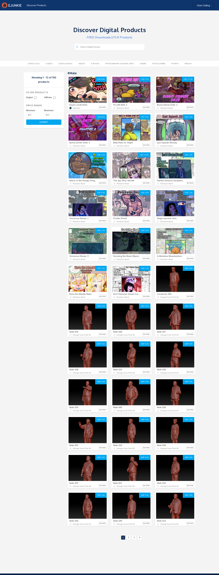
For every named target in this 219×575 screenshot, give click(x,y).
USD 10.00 (144, 155)
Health (188, 63)
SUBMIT (43, 122)
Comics (49, 63)
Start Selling (203, 5)
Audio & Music (65, 63)
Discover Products (36, 5)
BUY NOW (102, 107)
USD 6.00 (101, 117)
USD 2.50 (145, 193)
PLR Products (122, 37)
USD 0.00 (101, 193)
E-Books (95, 63)
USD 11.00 (188, 79)
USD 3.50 (145, 79)
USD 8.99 (101, 79)
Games (143, 63)
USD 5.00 (101, 155)
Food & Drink (158, 63)
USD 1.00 (188, 117)
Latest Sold (34, 63)
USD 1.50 (101, 230)
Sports (175, 63)
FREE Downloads (99, 37)
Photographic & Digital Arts (119, 63)
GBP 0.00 (188, 268)
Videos (81, 63)
